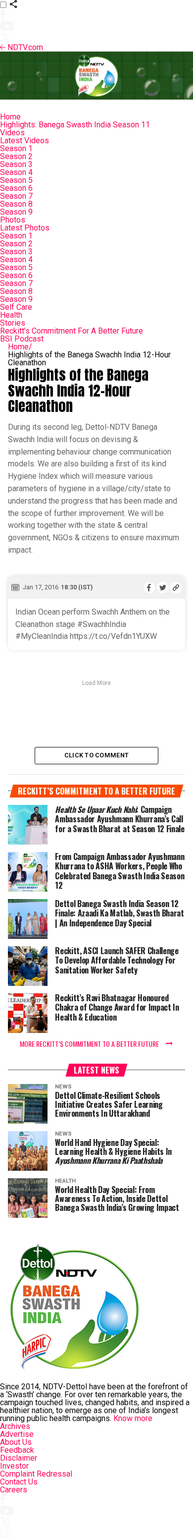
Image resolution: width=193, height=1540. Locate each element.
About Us (16, 1442)
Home (10, 116)
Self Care (16, 307)
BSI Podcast (22, 338)
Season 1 (16, 148)
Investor (14, 1466)
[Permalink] (176, 587)
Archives (15, 1426)
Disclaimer (18, 1458)
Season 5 (16, 180)
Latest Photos (24, 227)
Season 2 (16, 156)
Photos (12, 220)
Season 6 (16, 188)
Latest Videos (24, 140)
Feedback (17, 1450)
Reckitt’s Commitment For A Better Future (71, 331)
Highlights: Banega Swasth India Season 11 (75, 124)
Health (11, 315)
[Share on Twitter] (162, 587)
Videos (12, 132)
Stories (12, 323)
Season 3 (16, 164)
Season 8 (16, 204)
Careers (13, 1489)
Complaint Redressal (36, 1474)
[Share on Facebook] (149, 587)
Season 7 (16, 196)
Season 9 (16, 212)
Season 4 (16, 172)
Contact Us (19, 1481)
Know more (132, 1418)
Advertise (17, 1434)
